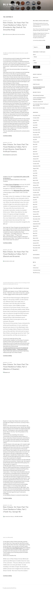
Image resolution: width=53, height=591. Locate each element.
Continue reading (7, 135)
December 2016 (36, 161)
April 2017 (35, 151)
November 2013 (36, 247)
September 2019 (36, 137)
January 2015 (36, 214)
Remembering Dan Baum (38, 95)
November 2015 (36, 190)
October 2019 (36, 134)
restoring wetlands (16, 186)
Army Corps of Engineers (12, 184)
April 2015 (35, 206)
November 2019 (36, 132)
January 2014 (36, 243)
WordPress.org (36, 272)
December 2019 (36, 129)
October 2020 (36, 117)
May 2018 (35, 144)
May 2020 (35, 127)
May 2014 (35, 233)
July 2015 (35, 199)
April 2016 (35, 178)
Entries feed (35, 267)
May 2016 (35, 175)
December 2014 (36, 216)
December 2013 (36, 245)
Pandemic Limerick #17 (38, 101)
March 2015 (35, 209)
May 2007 (35, 250)
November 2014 (36, 218)
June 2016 (35, 173)
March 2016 (35, 180)
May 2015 (35, 204)
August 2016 (36, 168)
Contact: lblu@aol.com (38, 79)
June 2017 (35, 146)
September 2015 (36, 194)
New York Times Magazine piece (15, 547)
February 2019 (36, 141)
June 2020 (35, 125)
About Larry (35, 77)
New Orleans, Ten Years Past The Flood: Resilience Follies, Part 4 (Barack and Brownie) (15, 254)
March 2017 (35, 154)
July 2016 (35, 170)
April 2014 (35, 235)
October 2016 (36, 163)
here (7, 493)
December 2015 (36, 187)
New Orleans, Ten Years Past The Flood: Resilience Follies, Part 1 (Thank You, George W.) (15, 509)
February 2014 (36, 240)
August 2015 (36, 197)
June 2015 (35, 202)
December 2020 (36, 115)
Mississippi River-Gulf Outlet (21, 190)
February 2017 (36, 156)
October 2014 (36, 221)
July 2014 (35, 228)
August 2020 (36, 120)
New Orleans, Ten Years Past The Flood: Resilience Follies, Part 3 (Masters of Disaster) (15, 366)
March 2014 (35, 238)
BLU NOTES (10, 4)
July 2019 (35, 139)
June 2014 (35, 231)
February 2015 (36, 211)
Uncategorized (36, 257)
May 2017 (35, 149)
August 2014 (36, 226)
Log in (34, 265)
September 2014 (36, 223)
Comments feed (36, 270)
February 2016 (36, 182)
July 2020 (35, 122)
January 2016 (36, 185)
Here (9, 294)
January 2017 (35, 158)
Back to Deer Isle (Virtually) (39, 107)
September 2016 (36, 166)
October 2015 (36, 192)
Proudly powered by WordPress (9, 588)
